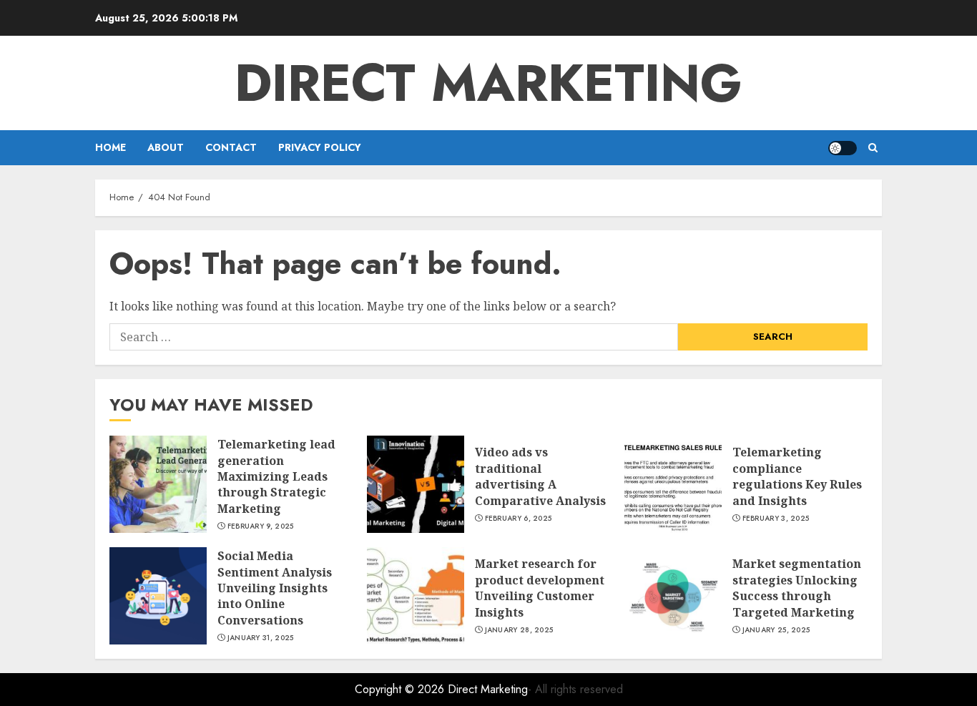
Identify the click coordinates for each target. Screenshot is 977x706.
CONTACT (231, 147)
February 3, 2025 (776, 519)
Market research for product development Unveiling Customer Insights (539, 587)
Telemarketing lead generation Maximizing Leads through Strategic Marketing (276, 476)
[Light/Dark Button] (842, 148)
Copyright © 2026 (401, 689)
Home (110, 147)
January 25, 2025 (776, 630)
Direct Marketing (488, 83)
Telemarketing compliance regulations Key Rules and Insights (797, 476)
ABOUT (165, 147)
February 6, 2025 (518, 519)
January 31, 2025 (260, 638)
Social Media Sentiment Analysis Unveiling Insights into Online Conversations (274, 588)
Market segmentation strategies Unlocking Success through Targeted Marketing (796, 587)
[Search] (873, 148)
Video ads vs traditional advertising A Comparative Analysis (540, 476)
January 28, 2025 (519, 630)
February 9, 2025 (260, 526)
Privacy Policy (319, 147)
